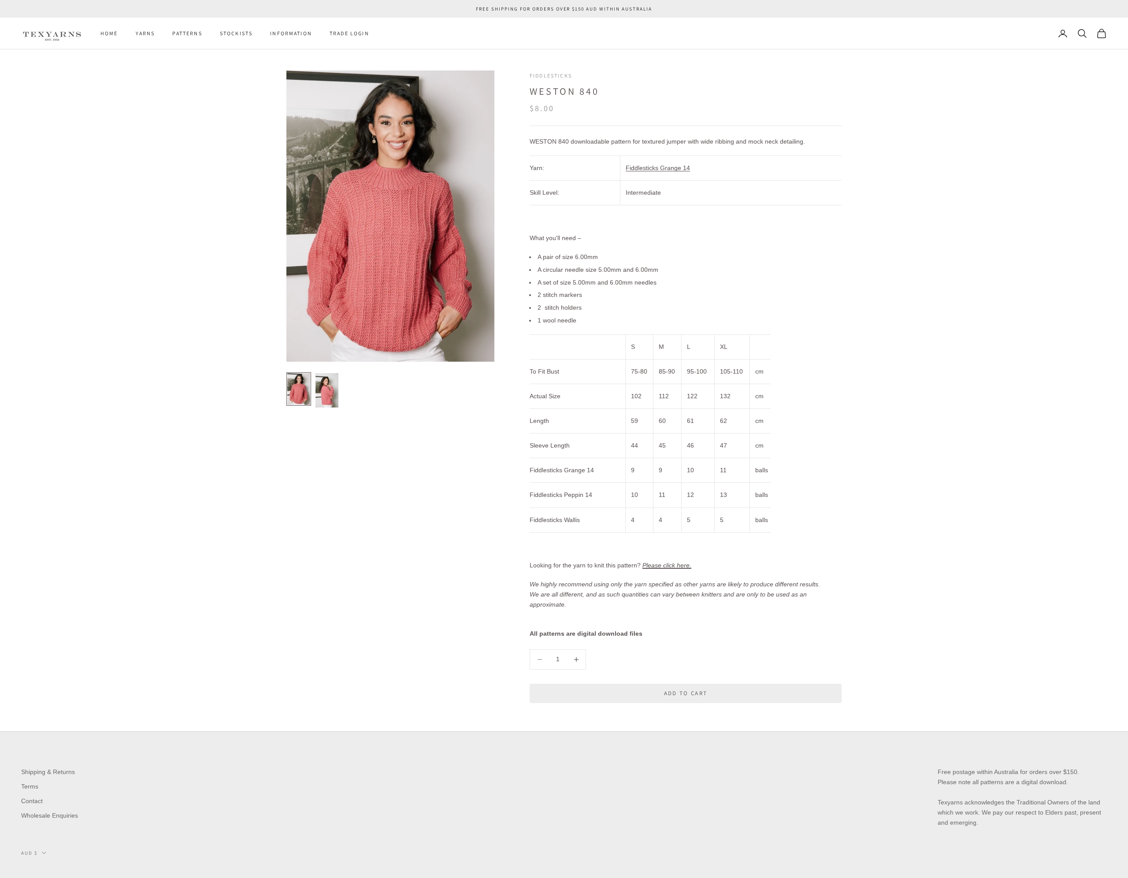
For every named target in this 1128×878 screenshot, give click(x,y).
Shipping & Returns (48, 771)
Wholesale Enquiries (49, 815)
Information (291, 33)
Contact (32, 800)
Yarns (145, 33)
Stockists (236, 33)
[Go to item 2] (327, 390)
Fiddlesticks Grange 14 (658, 167)
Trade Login (349, 33)
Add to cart (686, 693)
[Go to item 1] (298, 389)
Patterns (187, 33)
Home (109, 33)
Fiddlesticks (551, 75)
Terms (29, 786)
